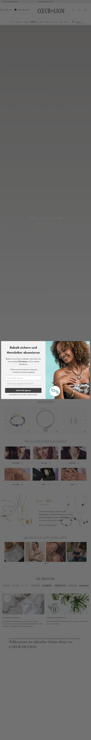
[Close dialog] (88, 343)
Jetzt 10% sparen (23, 390)
